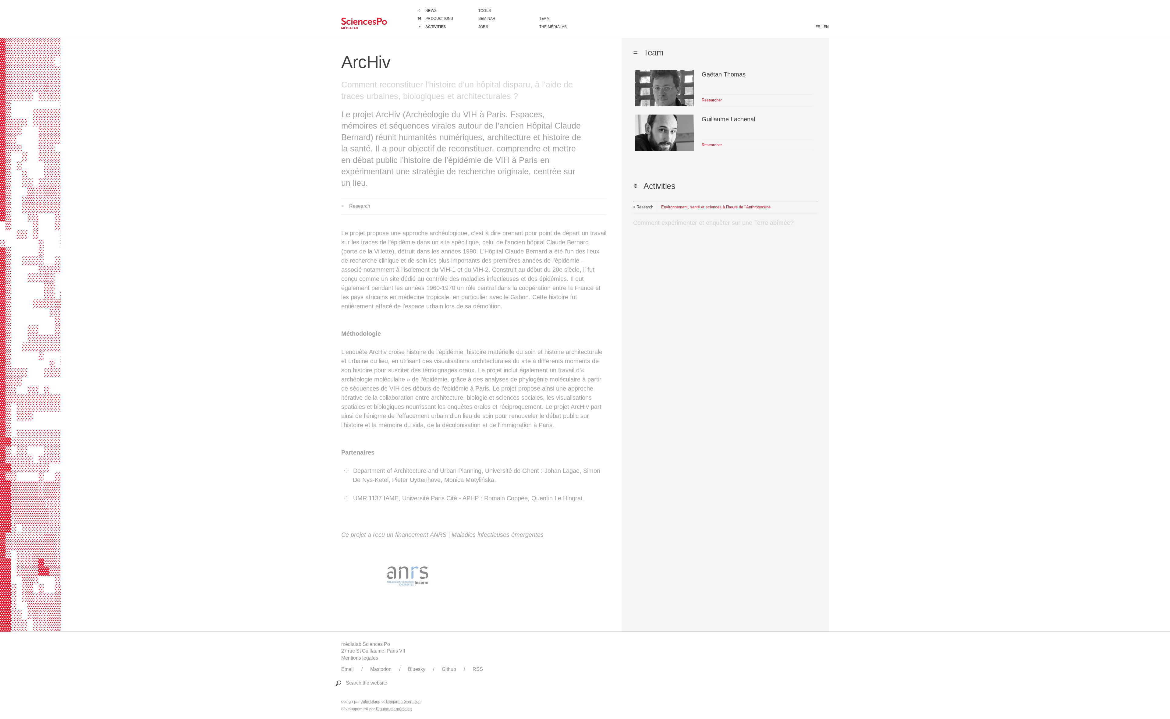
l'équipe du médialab (394, 709)
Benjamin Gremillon (403, 701)
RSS (478, 669)
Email (347, 669)
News (431, 11)
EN (826, 27)
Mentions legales (359, 658)
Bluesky (416, 669)
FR (818, 27)
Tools (484, 11)
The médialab (553, 27)
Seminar (486, 18)
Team (544, 18)
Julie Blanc (370, 701)
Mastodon (381, 669)
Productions (439, 18)
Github (449, 669)
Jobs (483, 27)
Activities (435, 27)
